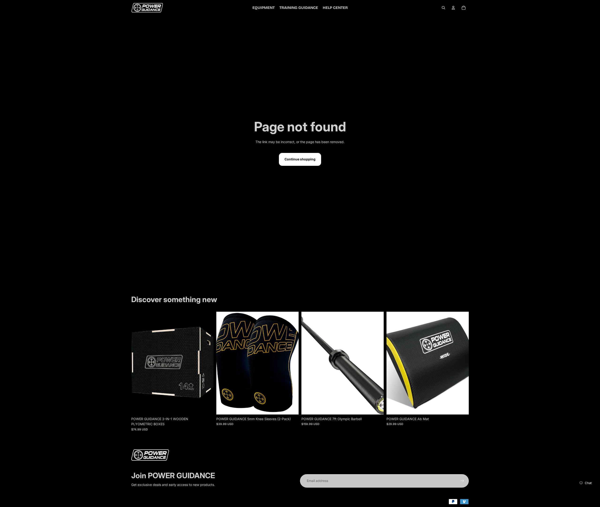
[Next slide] (206, 363)
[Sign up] (462, 480)
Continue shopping (300, 159)
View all (143, 287)
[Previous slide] (138, 363)
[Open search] (443, 8)
